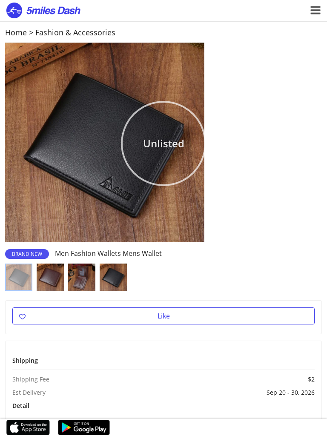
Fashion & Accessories (75, 32)
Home (16, 32)
